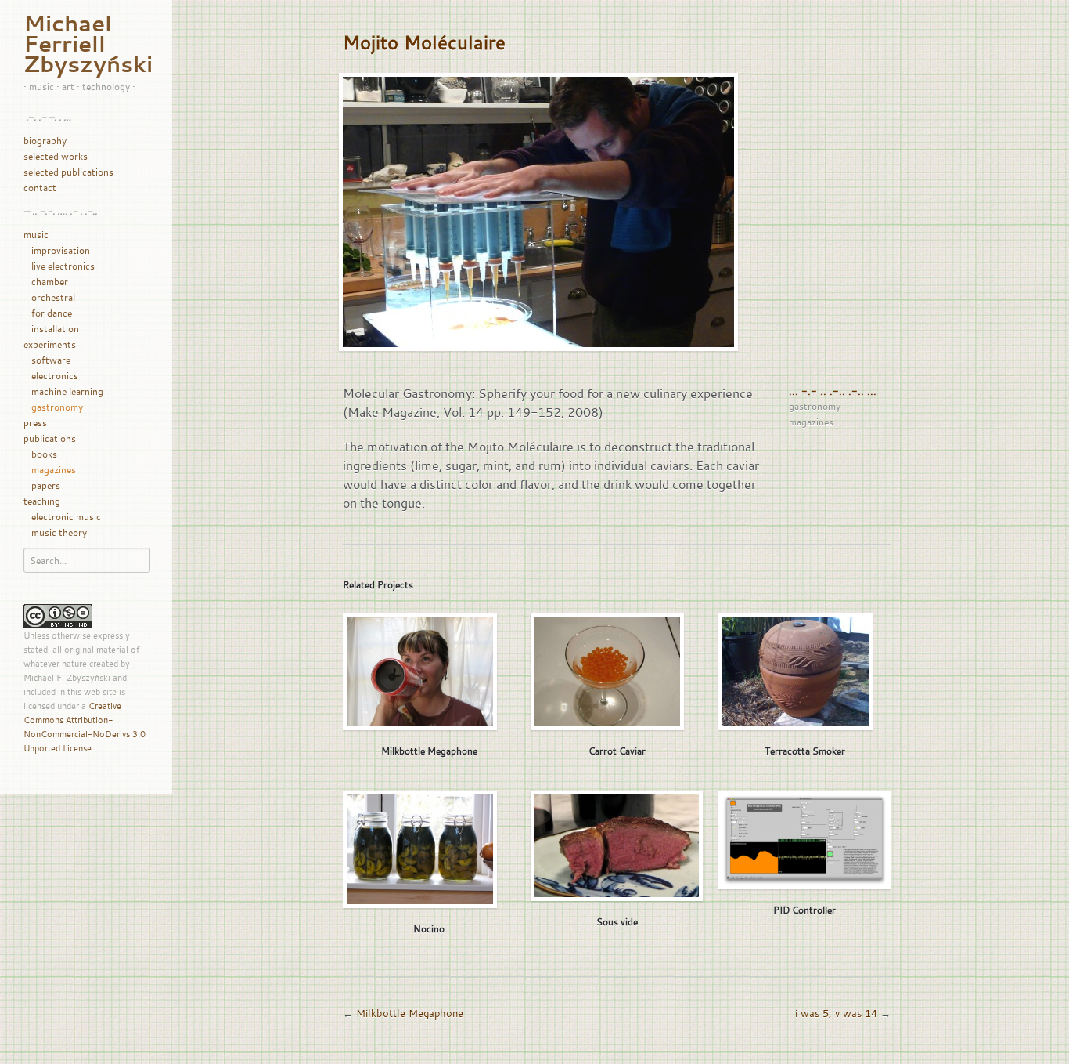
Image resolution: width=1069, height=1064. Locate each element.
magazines (53, 469)
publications (49, 438)
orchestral (53, 297)
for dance (51, 312)
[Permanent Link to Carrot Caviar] (607, 671)
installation (55, 328)
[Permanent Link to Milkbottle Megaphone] (420, 671)
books (44, 453)
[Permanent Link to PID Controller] (804, 840)
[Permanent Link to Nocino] (420, 849)
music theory (59, 532)
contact (39, 187)
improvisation (60, 250)
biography (45, 140)
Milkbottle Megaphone (429, 750)
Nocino (429, 928)
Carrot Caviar (617, 750)
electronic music (66, 516)
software (50, 359)
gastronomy (57, 406)
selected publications (68, 171)
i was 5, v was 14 (836, 1013)
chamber (49, 281)
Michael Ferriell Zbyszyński (88, 43)
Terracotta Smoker (805, 750)
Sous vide (617, 921)
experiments (49, 344)
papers (45, 485)
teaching (41, 500)
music (36, 234)
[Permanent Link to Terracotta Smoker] (795, 671)
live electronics (63, 265)
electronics (54, 375)
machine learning (67, 391)
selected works (55, 156)
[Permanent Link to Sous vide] (617, 846)
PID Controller (804, 909)
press (35, 422)
